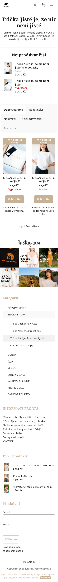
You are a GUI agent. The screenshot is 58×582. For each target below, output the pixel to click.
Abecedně (10, 128)
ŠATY (11, 362)
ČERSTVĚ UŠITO (17, 308)
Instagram (29, 562)
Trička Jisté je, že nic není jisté (27, 338)
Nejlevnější (36, 109)
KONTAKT (8, 441)
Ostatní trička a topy (21, 345)
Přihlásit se (11, 539)
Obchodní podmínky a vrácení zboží (23, 425)
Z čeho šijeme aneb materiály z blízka (24, 421)
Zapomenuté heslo (13, 551)
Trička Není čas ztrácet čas (25, 331)
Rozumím (45, 578)
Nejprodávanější (32, 118)
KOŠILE (12, 355)
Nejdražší (10, 118)
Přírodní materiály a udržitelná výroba (24, 417)
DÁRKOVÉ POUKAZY (19, 394)
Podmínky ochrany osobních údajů (22, 429)
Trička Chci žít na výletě (23, 323)
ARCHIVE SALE (16, 388)
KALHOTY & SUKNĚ (18, 381)
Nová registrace (11, 547)
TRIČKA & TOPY (16, 314)
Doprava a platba (12, 433)
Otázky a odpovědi (13, 437)
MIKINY (12, 368)
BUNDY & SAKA (16, 375)
